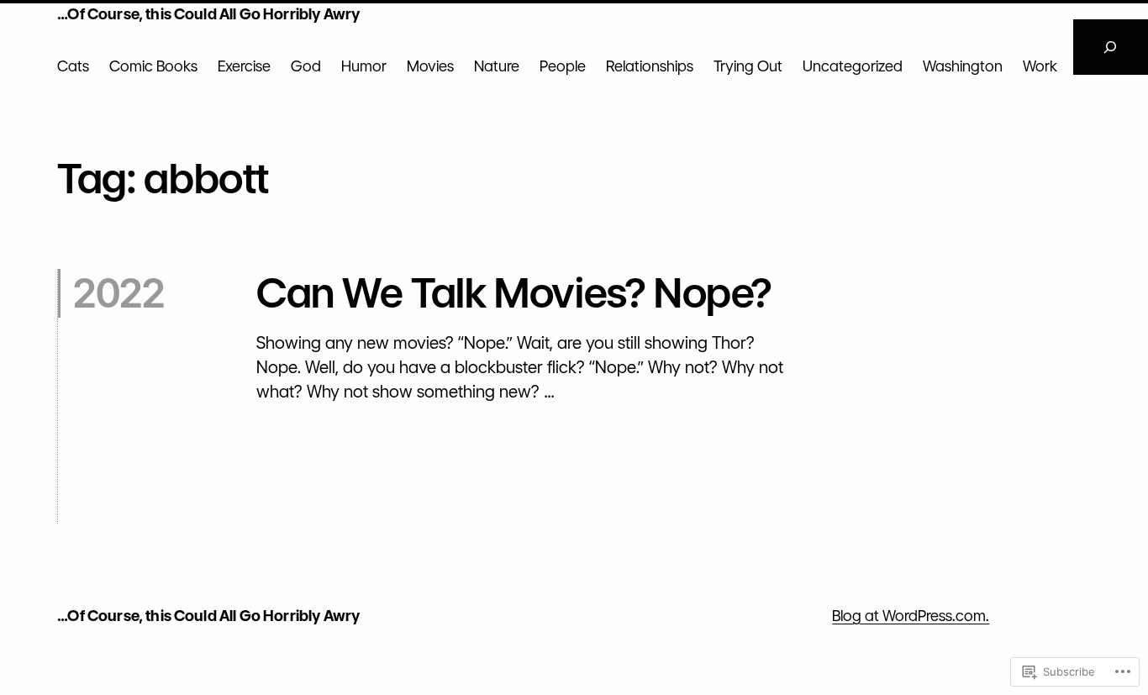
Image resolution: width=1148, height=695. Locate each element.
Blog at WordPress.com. (910, 615)
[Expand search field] (1110, 47)
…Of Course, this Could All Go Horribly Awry (208, 14)
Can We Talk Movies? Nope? (514, 293)
